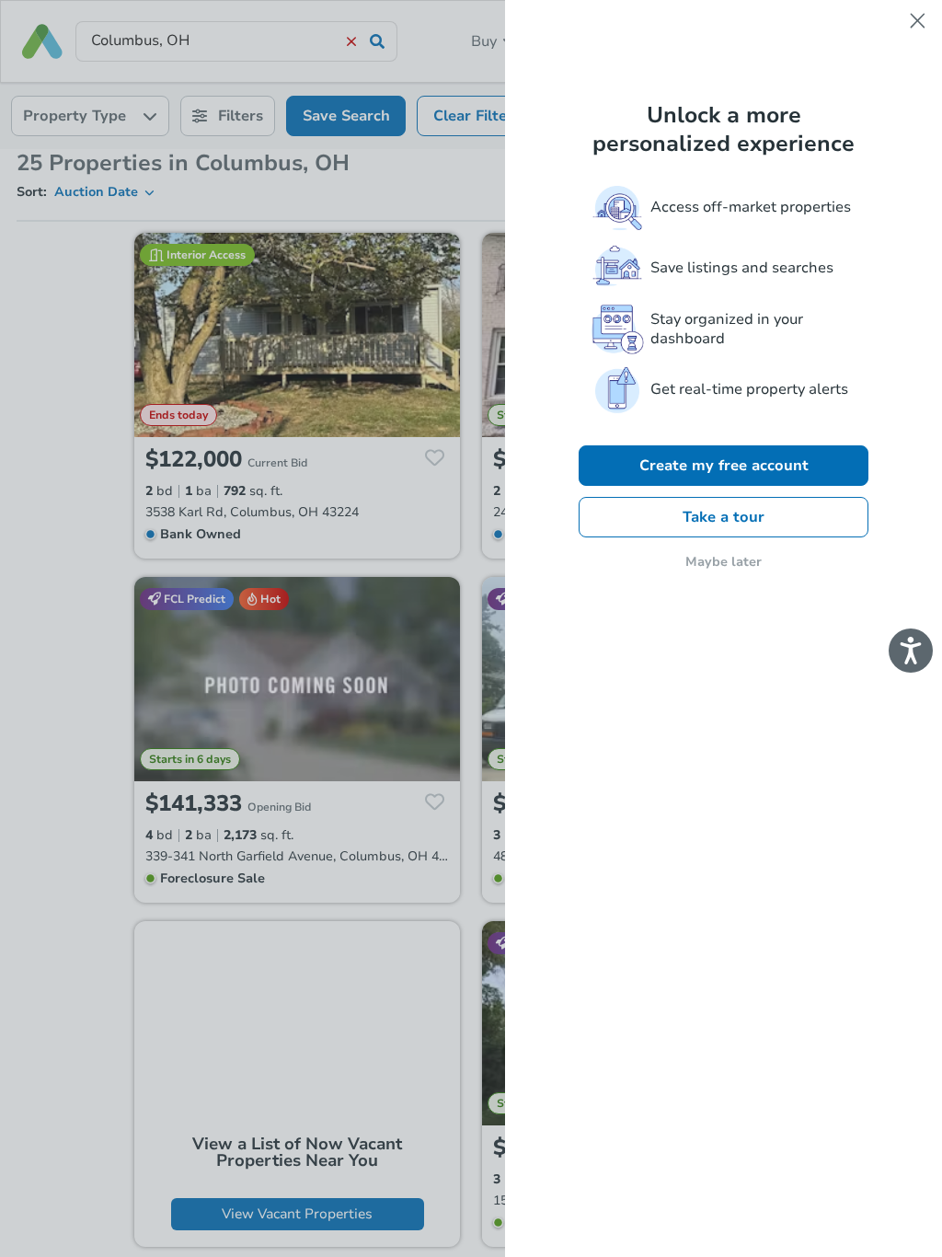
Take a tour (723, 517)
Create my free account (724, 466)
